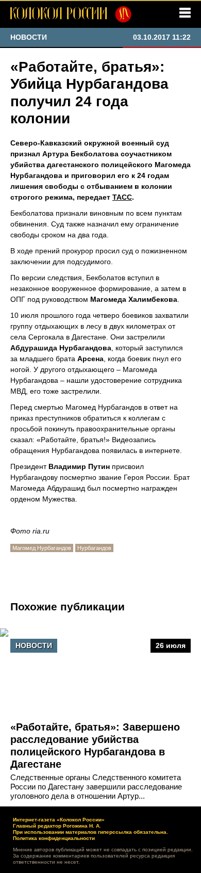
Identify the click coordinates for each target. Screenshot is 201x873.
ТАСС (122, 197)
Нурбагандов (94, 548)
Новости (33, 645)
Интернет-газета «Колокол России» (59, 819)
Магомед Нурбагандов (41, 548)
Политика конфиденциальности (54, 838)
